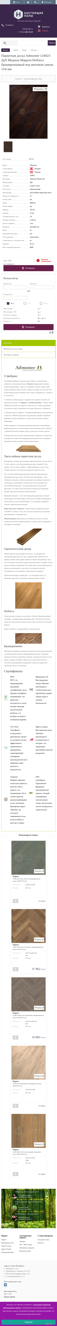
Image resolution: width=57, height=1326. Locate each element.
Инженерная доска (7, 1243)
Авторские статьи (43, 1240)
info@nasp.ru (28, 29)
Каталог (5, 50)
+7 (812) (25, 32)
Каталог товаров (9, 1297)
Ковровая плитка (25, 1251)
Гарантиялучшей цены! (46, 260)
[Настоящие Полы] (28, 15)
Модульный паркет (7, 1252)
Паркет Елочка (6, 1246)
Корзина (46, 27)
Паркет (3, 1240)
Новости (40, 1243)
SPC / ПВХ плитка (25, 1245)
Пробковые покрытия (26, 1248)
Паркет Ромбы (6, 1249)
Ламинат (22, 1241)
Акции (45, 30)
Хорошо (28, 1322)
